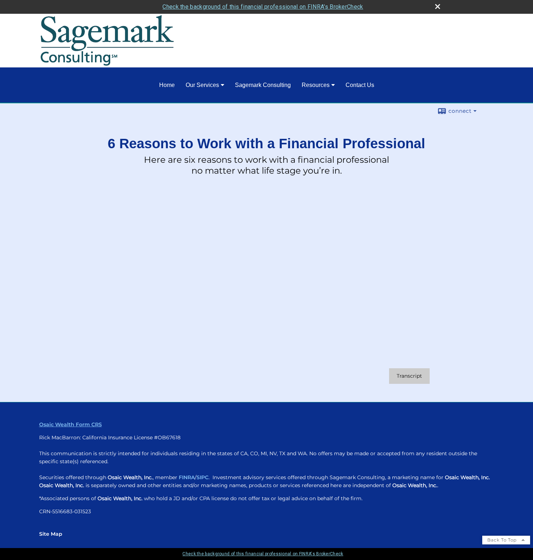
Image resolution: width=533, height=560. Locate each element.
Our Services (202, 85)
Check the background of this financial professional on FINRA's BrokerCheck (262, 6)
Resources (316, 85)
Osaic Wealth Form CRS (70, 424)
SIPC (202, 477)
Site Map (50, 534)
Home (167, 85)
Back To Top (502, 540)
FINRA (187, 477)
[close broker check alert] (438, 6)
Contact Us (360, 85)
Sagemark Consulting (263, 85)
